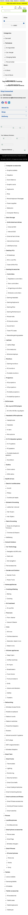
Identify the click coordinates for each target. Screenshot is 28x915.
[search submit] (25, 10)
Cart (15, 8)
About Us (5, 108)
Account (20, 8)
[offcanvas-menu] (24, 7)
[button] (14, 108)
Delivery (5, 116)
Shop (4, 112)
